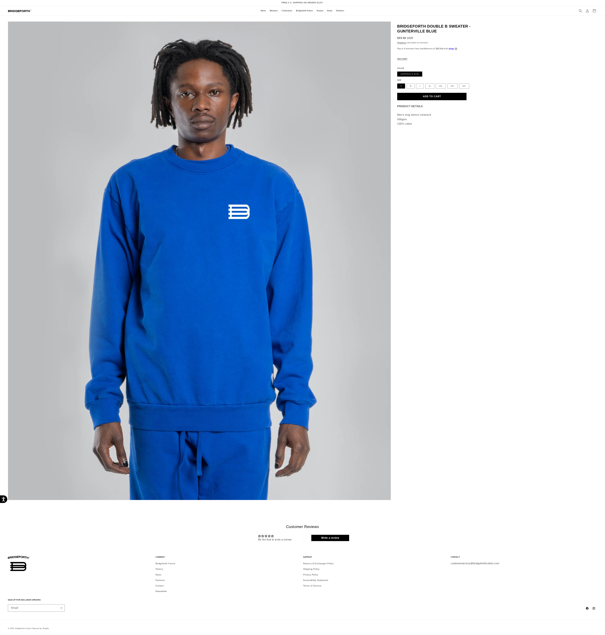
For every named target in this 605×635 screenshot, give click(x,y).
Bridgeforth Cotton (23, 628)
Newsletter (161, 591)
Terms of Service (312, 585)
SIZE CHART (402, 59)
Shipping (401, 43)
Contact (160, 585)
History (159, 569)
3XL (452, 86)
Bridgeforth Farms (165, 563)
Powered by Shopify (40, 628)
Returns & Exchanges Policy (318, 563)
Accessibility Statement (315, 580)
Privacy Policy (310, 574)
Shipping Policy (311, 569)
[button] (263, 11)
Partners (160, 580)
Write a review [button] (330, 538)
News (158, 574)
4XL (464, 86)
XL (430, 86)
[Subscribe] (61, 608)
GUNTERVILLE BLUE (409, 74)
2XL (441, 86)
